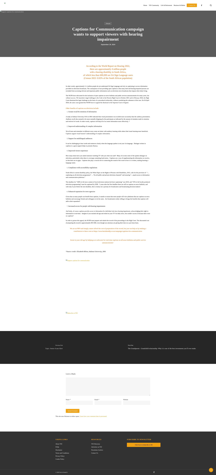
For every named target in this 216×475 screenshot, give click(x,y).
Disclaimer (59, 450)
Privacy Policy (60, 456)
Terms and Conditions (62, 453)
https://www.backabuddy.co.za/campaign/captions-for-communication (118, 231)
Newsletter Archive (97, 450)
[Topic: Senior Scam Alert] (54, 347)
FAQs (57, 447)
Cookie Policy (60, 459)
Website (125, 399)
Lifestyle (108, 23)
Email (96, 399)
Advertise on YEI (96, 447)
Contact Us (94, 453)
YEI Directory (95, 444)
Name (68, 399)
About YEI (59, 444)
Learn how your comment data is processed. (93, 416)
